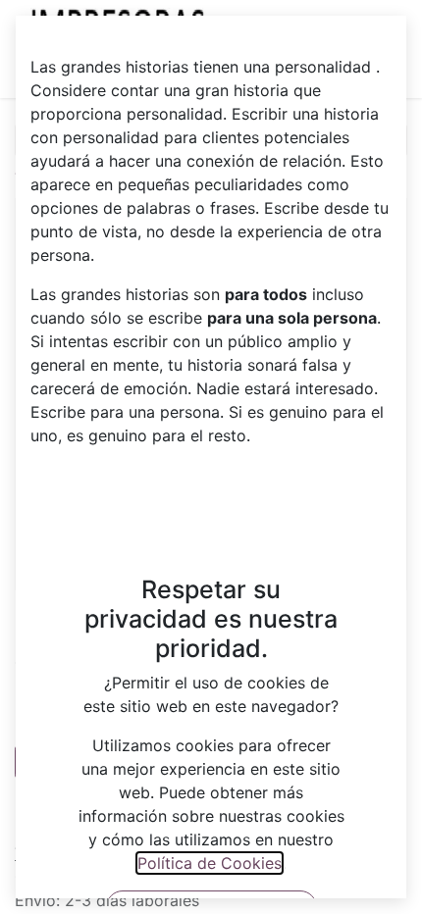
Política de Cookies (209, 863)
